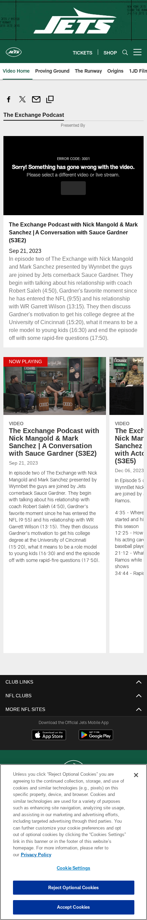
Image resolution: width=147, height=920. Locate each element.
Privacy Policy (89, 854)
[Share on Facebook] (8, 103)
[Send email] (36, 103)
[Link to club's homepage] (13, 49)
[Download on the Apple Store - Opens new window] (49, 743)
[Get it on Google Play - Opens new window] (96, 746)
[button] (73, 188)
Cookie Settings (73, 868)
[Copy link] (49, 100)
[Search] (125, 52)
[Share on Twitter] (22, 103)
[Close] (136, 781)
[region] (73, 845)
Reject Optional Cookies (73, 887)
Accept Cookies (73, 907)
